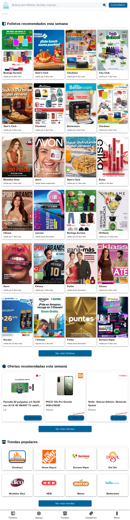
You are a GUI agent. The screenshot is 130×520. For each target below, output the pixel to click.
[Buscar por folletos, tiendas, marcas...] (104, 5)
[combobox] (55, 5)
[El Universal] (6, 5)
